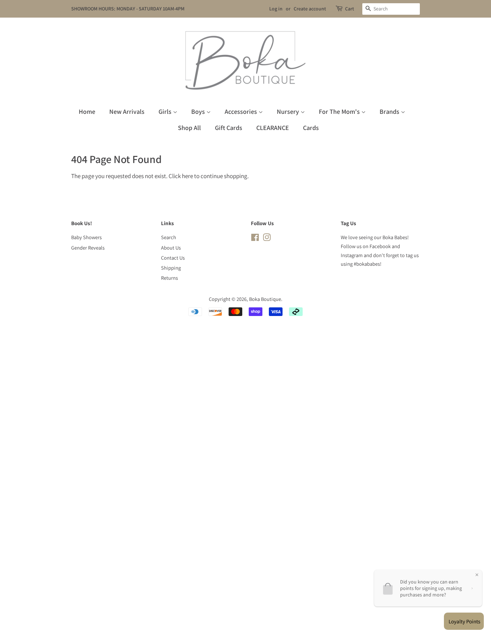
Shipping (171, 267)
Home (87, 111)
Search (168, 237)
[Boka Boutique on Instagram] (267, 238)
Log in (276, 8)
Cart (349, 8)
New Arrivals (126, 111)
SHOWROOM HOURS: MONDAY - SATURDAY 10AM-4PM (127, 8)
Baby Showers (86, 237)
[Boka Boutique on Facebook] (255, 238)
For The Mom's (340, 111)
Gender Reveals (88, 247)
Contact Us (173, 257)
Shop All (189, 128)
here (187, 176)
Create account (310, 8)
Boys (198, 111)
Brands (390, 111)
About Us (171, 247)
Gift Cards (228, 128)
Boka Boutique (265, 299)
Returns (169, 277)
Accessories (241, 111)
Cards (311, 128)
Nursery (288, 111)
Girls (166, 111)
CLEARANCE (272, 128)
